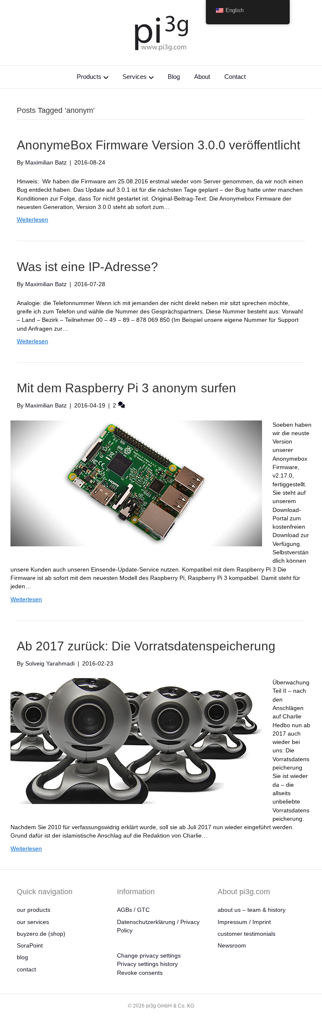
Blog (174, 76)
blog (22, 957)
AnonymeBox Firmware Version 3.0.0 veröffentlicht (158, 145)
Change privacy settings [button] (149, 955)
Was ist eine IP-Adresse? (87, 267)
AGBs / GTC (133, 909)
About (202, 76)
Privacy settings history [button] (147, 964)
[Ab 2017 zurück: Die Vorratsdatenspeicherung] (136, 740)
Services (134, 76)
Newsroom (232, 945)
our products (33, 909)
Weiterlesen (32, 219)
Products (89, 76)
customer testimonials (246, 933)
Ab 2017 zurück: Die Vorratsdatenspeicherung (146, 646)
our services (33, 922)
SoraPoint (30, 945)
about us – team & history (252, 909)
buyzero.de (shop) (41, 933)
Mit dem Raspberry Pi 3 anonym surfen (126, 388)
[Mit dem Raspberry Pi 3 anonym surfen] (136, 482)
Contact (235, 76)
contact (26, 969)
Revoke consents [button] (140, 972)
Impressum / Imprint (244, 922)
